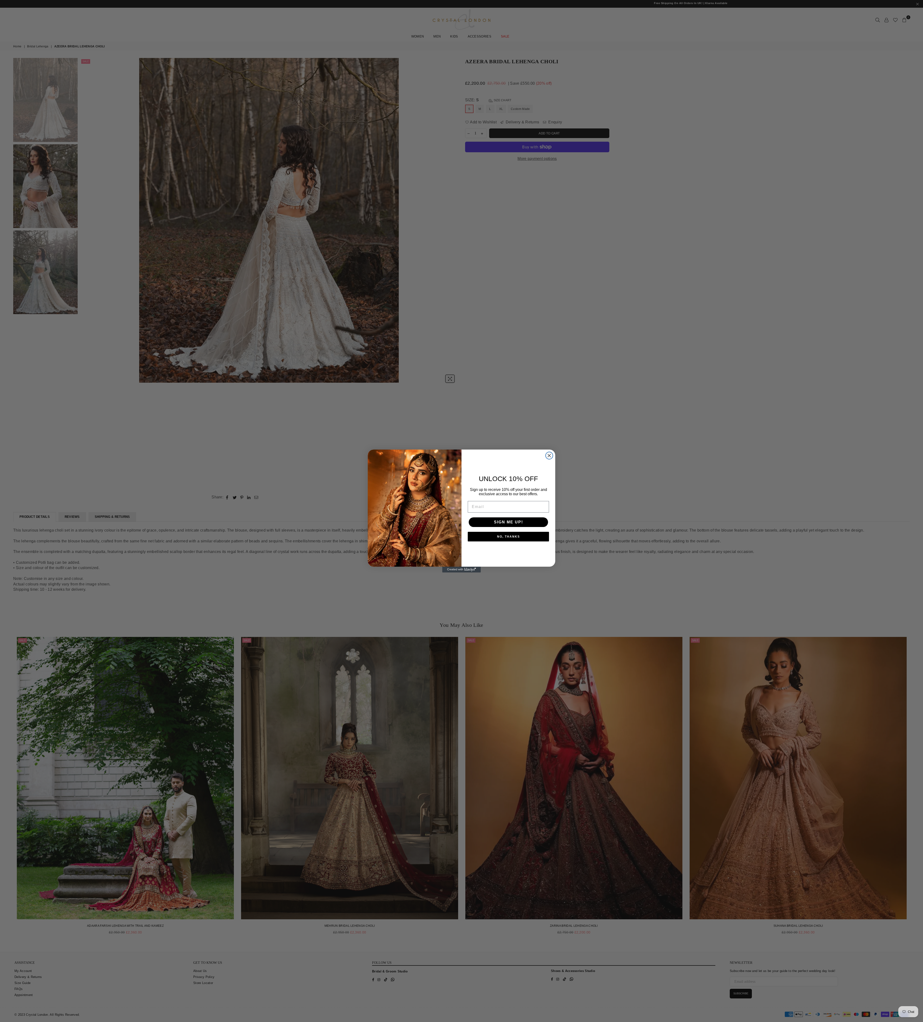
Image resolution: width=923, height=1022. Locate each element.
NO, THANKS (508, 536)
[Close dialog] (549, 455)
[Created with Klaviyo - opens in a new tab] (461, 569)
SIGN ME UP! (508, 522)
